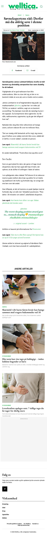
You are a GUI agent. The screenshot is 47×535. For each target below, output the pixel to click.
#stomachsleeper (29, 217)
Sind (19, 15)
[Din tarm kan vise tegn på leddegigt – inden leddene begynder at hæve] (23, 338)
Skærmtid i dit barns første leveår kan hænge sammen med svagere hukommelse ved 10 (23, 311)
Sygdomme (6, 356)
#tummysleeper (35, 214)
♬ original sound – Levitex (23, 223)
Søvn (27, 15)
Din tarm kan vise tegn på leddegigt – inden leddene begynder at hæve (23, 360)
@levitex (17, 106)
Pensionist (36, 229)
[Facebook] (4, 488)
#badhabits (15, 217)
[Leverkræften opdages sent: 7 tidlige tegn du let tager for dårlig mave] (23, 388)
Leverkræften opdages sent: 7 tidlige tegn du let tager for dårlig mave (23, 409)
